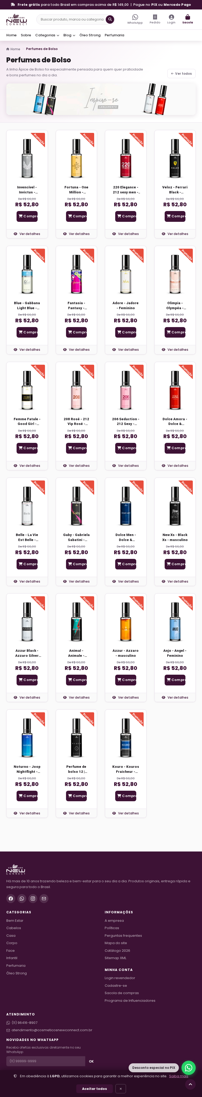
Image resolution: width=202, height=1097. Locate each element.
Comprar (30, 216)
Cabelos (13, 927)
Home (11, 35)
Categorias (45, 35)
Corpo (11, 942)
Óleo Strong (89, 35)
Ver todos (183, 73)
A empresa (114, 920)
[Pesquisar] (110, 19)
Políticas (112, 927)
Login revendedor (120, 977)
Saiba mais (178, 1076)
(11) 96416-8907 (24, 1022)
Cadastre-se (116, 985)
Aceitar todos (94, 1088)
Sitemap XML (115, 957)
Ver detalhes (29, 234)
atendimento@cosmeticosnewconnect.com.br (52, 1030)
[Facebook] (10, 898)
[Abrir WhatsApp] (188, 1068)
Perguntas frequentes (123, 935)
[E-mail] (43, 898)
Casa (11, 935)
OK (91, 1061)
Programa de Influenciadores (130, 1000)
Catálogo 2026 (117, 950)
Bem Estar (14, 920)
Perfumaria (114, 35)
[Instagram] (32, 898)
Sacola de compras (122, 992)
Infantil (11, 957)
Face (10, 950)
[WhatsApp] (21, 898)
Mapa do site (116, 942)
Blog (67, 35)
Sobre (26, 35)
